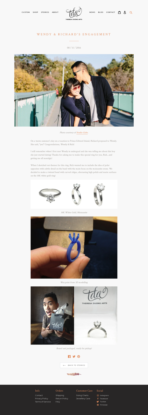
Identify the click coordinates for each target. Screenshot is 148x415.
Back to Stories (76, 365)
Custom (26, 12)
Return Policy (62, 398)
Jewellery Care (83, 398)
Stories (45, 12)
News (92, 12)
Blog (100, 12)
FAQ (58, 402)
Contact (110, 12)
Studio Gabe (82, 132)
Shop (35, 12)
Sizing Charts (82, 395)
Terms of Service (43, 402)
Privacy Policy (41, 398)
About (55, 12)
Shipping (60, 395)
